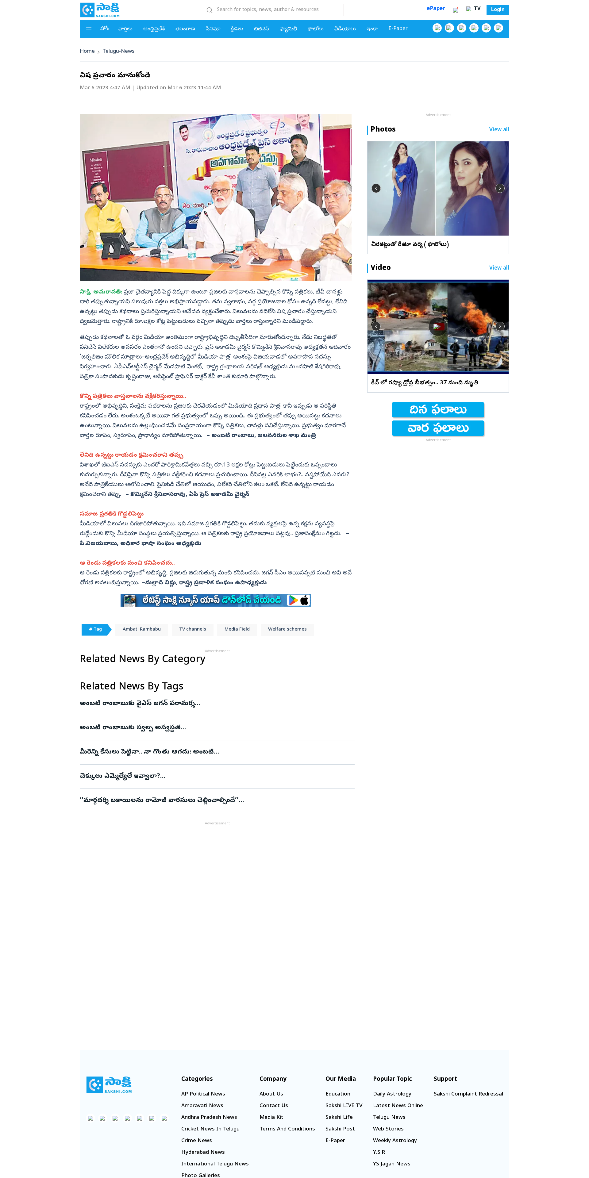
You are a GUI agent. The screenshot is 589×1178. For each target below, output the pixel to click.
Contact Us (274, 1106)
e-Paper (398, 29)
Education (337, 1094)
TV (476, 9)
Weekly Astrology (395, 1141)
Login (498, 10)
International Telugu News (215, 1164)
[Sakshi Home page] (100, 10)
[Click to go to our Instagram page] (474, 28)
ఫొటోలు (316, 29)
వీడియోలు (345, 29)
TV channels (192, 630)
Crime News (196, 1141)
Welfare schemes (287, 630)
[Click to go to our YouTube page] (486, 28)
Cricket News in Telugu (210, 1129)
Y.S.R (379, 1152)
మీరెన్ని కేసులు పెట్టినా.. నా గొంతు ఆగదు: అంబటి (212, 752)
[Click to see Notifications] (455, 10)
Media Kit (271, 1117)
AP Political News (203, 1094)
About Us (271, 1094)
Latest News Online (398, 1106)
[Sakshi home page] (109, 1085)
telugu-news (118, 51)
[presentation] (376, 188)
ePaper (436, 9)
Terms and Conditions (287, 1129)
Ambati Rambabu (142, 630)
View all (499, 130)
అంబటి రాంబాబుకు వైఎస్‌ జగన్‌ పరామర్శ (214, 704)
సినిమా (213, 29)
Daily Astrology (392, 1094)
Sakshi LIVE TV (343, 1106)
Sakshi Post (340, 1129)
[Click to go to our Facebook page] (437, 28)
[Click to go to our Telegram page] (151, 1118)
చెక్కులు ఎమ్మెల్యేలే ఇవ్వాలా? (211, 776)
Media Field (237, 630)
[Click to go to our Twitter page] (461, 28)
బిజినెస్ (261, 29)
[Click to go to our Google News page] (498, 28)
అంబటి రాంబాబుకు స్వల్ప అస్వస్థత (211, 728)
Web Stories (388, 1129)
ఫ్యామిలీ (288, 29)
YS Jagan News (391, 1164)
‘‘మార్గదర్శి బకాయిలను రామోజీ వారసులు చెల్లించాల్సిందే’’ (215, 800)
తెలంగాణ (185, 29)
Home (87, 51)
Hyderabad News (203, 1152)
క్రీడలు (237, 29)
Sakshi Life (339, 1117)
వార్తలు (125, 29)
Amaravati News (202, 1106)
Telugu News (389, 1117)
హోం (105, 29)
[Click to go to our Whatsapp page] (449, 28)
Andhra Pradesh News (209, 1117)
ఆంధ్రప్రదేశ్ (154, 29)
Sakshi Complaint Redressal (468, 1094)
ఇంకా (372, 29)
